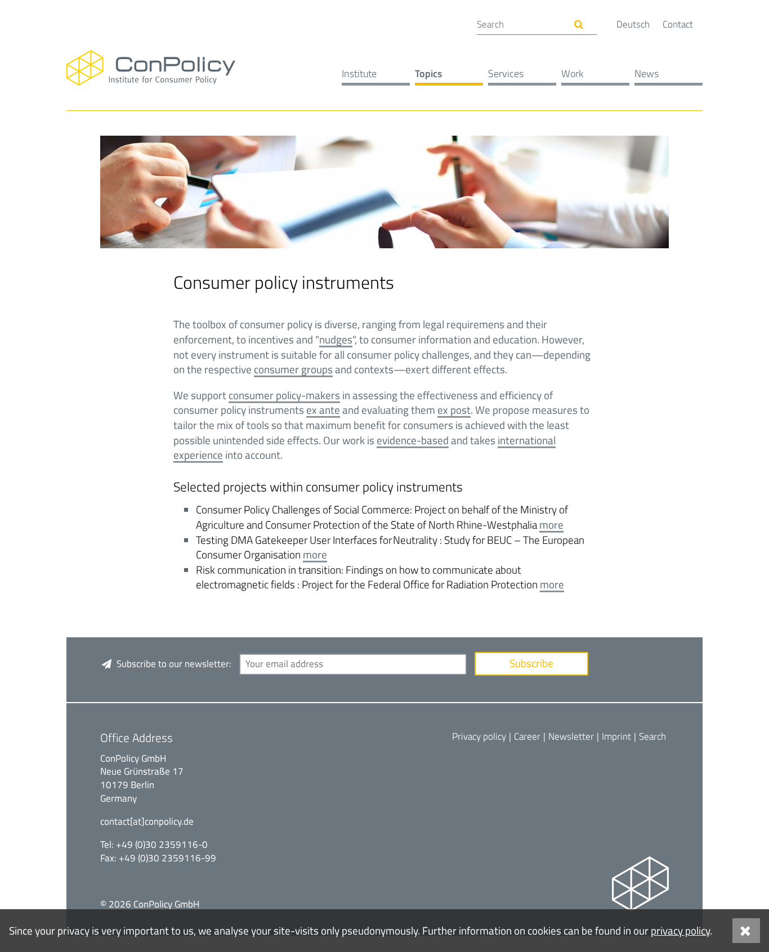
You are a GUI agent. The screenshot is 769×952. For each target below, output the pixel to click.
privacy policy (680, 930)
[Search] (579, 24)
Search (652, 736)
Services (506, 73)
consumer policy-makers (284, 395)
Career (527, 736)
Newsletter (571, 736)
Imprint (616, 736)
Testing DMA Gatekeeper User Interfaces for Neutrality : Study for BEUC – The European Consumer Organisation (390, 547)
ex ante (323, 409)
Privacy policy (479, 736)
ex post (454, 409)
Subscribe (531, 663)
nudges (335, 339)
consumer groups (293, 369)
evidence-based (413, 440)
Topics (428, 73)
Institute (359, 73)
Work (572, 73)
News (646, 73)
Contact (678, 24)
